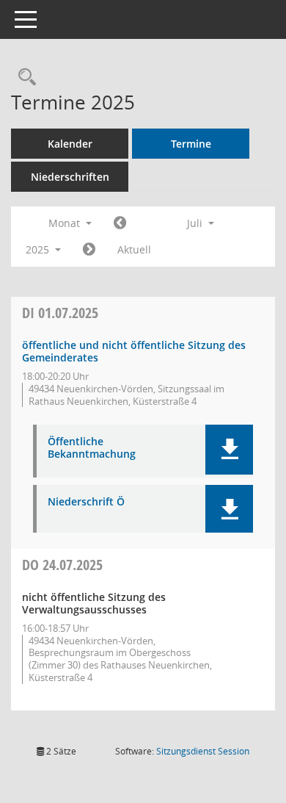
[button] (229, 450)
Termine (191, 144)
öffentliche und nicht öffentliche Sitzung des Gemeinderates (134, 351)
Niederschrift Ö (86, 502)
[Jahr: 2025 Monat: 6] (120, 223)
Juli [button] (196, 223)
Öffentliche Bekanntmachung (92, 448)
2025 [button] (39, 249)
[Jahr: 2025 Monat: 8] (89, 250)
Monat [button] (65, 223)
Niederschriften (70, 177)
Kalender (70, 144)
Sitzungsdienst (202, 751)
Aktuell (134, 249)
